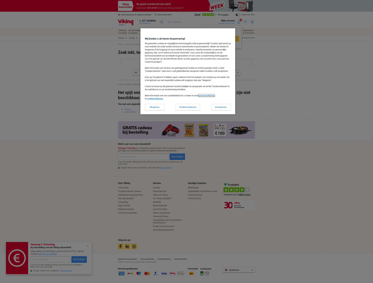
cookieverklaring (155, 98)
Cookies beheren (187, 107)
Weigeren (155, 107)
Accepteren (221, 107)
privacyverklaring (207, 95)
